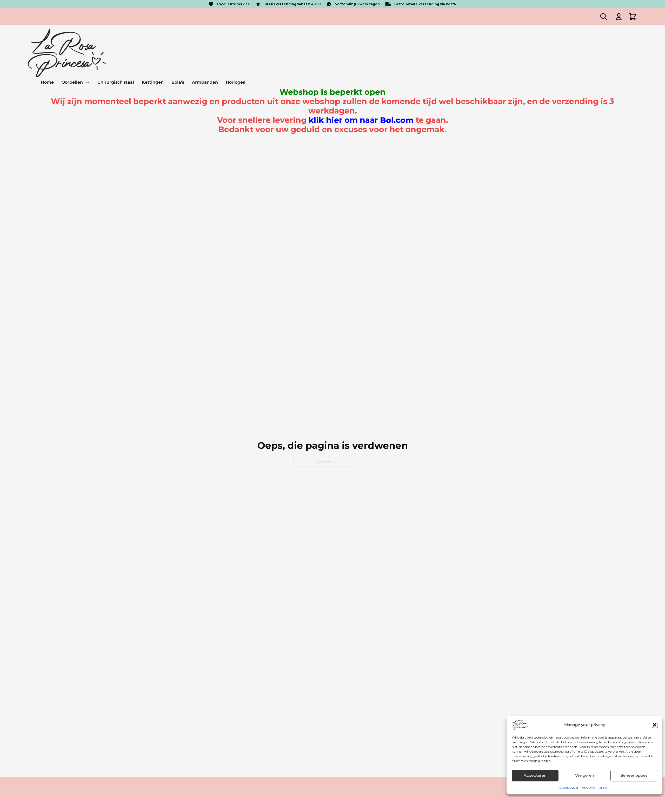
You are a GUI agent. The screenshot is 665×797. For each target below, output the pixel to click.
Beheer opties (634, 775)
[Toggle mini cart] (633, 16)
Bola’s (177, 82)
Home (47, 82)
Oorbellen (72, 82)
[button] (654, 724)
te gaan (377, 120)
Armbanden (205, 82)
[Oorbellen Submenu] (87, 82)
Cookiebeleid (568, 787)
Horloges (235, 82)
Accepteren (535, 775)
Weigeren (584, 775)
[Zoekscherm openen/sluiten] (603, 16)
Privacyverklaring (594, 787)
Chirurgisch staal (115, 82)
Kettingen (153, 82)
